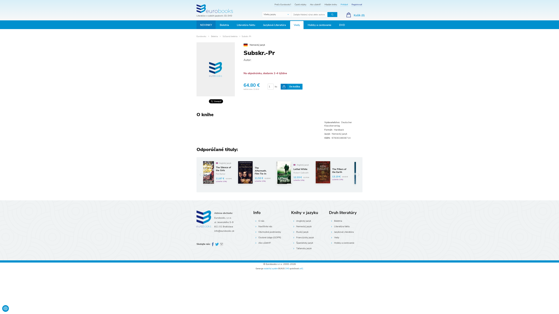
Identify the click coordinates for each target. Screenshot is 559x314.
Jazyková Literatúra (274, 25)
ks (276, 86)
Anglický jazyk (303, 221)
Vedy (297, 25)
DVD (342, 25)
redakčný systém (271, 268)
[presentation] (200, 174)
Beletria (224, 25)
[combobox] (276, 14)
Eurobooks (202, 36)
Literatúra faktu (246, 25)
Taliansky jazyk (304, 248)
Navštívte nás (265, 226)
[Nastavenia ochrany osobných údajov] (5, 308)
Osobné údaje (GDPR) (269, 237)
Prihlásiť (344, 4)
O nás (261, 221)
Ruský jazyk (302, 232)
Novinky (206, 25)
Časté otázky (300, 4)
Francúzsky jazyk (305, 237)
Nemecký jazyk (304, 226)
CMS (287, 268)
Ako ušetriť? (315, 4)
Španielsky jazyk (304, 243)
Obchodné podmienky (269, 232)
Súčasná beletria (230, 36)
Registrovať (357, 4)
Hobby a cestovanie (319, 25)
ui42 (301, 268)
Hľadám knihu (330, 4)
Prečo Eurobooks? (283, 4)
